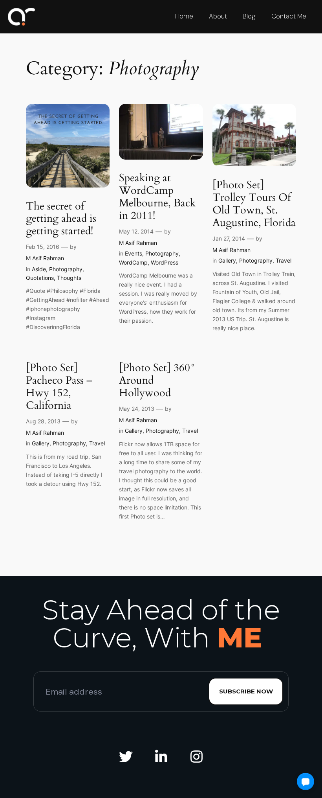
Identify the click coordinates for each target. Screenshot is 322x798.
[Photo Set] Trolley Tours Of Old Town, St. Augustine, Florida (254, 204)
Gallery (227, 260)
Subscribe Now (246, 691)
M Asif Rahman (45, 258)
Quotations (40, 277)
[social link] (125, 756)
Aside (39, 269)
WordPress (164, 262)
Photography (65, 269)
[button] (305, 781)
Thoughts (69, 277)
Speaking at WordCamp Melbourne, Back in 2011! (157, 197)
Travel (283, 260)
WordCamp (133, 262)
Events (133, 253)
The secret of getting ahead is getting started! (61, 219)
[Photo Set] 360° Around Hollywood (157, 381)
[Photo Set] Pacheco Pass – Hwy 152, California (59, 387)
